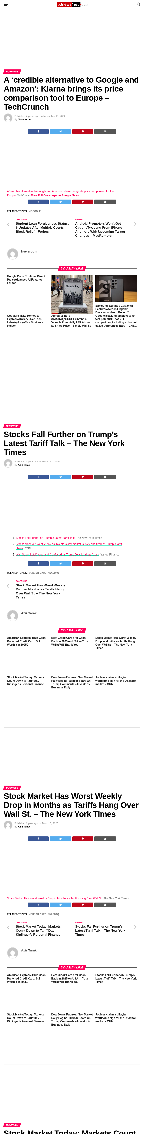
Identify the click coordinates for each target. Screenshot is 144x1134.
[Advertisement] (72, 43)
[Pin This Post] (82, 131)
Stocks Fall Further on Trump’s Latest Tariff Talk (45, 537)
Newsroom (24, 119)
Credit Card (38, 573)
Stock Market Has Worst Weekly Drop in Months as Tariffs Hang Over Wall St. (54, 898)
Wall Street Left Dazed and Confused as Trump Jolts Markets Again (57, 554)
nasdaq (54, 573)
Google (36, 211)
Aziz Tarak (24, 464)
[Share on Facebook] (38, 131)
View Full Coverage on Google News (55, 195)
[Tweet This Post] (60, 131)
